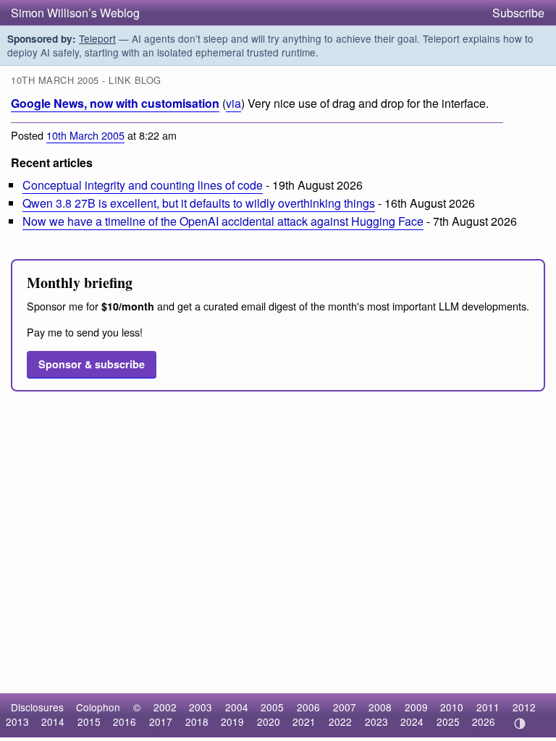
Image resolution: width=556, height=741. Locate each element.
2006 (308, 707)
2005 (272, 707)
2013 (17, 721)
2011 (488, 707)
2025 (448, 721)
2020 (268, 721)
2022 (340, 721)
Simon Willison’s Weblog (75, 12)
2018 (196, 721)
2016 (124, 721)
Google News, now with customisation (115, 103)
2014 (52, 721)
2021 (304, 721)
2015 (89, 721)
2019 (232, 721)
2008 (380, 707)
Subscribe (518, 12)
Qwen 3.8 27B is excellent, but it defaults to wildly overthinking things (198, 203)
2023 (376, 721)
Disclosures (37, 707)
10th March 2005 (85, 135)
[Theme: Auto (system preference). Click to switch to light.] (519, 723)
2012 (524, 707)
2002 (165, 707)
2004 (236, 707)
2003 (200, 707)
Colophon (98, 707)
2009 (416, 707)
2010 (451, 707)
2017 (160, 721)
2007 (344, 707)
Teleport (97, 38)
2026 (483, 721)
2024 (412, 721)
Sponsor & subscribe (91, 364)
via (233, 103)
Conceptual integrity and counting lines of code (142, 185)
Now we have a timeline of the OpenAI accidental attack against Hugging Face (223, 221)
